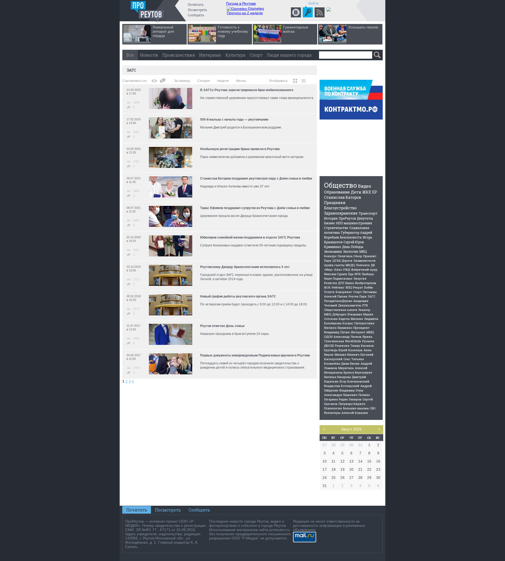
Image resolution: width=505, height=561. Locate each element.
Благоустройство (340, 207)
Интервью (210, 55)
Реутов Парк (358, 296)
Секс (347, 359)
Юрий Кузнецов (350, 350)
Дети (356, 192)
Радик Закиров (350, 399)
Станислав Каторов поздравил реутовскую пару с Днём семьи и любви (256, 178)
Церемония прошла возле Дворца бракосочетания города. (244, 216)
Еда (351, 274)
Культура (235, 55)
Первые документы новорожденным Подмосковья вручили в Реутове (255, 355)
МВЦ (363, 251)
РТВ (365, 305)
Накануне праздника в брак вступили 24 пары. (235, 334)
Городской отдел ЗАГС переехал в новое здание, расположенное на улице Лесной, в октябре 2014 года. (256, 277)
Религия (330, 283)
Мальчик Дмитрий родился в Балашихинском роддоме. (241, 127)
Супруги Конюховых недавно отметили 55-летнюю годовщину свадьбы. (253, 245)
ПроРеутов (347, 218)
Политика (345, 256)
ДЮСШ (329, 345)
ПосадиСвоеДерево (338, 301)
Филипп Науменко (338, 328)
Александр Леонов (347, 337)
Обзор (358, 256)
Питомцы (370, 292)
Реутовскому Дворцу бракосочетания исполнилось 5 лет (245, 267)
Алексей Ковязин (354, 413)
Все (130, 55)
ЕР (374, 192)
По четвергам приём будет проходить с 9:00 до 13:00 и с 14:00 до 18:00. (254, 304)
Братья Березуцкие (358, 372)
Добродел (339, 314)
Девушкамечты (349, 305)
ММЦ (370, 332)
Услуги (329, 292)
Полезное (363, 265)
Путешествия (364, 323)
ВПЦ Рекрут (354, 287)
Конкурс (330, 256)
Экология (350, 251)
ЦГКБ (336, 260)
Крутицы (330, 350)
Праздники (335, 202)
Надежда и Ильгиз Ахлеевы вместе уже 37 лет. (235, 186)
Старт (357, 292)
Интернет (358, 332)
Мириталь (346, 368)
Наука (349, 283)
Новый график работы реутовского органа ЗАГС (238, 296)
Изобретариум (365, 283)
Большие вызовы (356, 408)
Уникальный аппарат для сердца (163, 31)
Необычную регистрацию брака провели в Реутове (240, 149)
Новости (149, 55)
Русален (368, 341)
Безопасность (351, 237)
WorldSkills (353, 341)
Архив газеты (334, 265)
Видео (364, 186)
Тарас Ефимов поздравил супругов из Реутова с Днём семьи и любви (255, 208)
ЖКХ (366, 192)
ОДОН (328, 337)
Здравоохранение (341, 213)
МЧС (358, 274)
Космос (347, 323)
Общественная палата (340, 310)
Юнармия (354, 314)
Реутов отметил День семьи (222, 326)
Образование (337, 192)
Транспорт (368, 213)
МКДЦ (350, 265)
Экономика (333, 251)
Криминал (332, 247)
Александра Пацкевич (340, 395)
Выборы (368, 274)
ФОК (327, 287)
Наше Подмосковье (338, 278)
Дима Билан (350, 363)
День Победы (352, 247)
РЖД (346, 269)
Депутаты (365, 218)
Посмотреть (197, 10)
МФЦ (327, 314)
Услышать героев (363, 27)
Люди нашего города (289, 55)
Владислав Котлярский (341, 386)
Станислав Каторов (342, 197)
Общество (340, 185)
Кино (338, 269)
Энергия (360, 278)
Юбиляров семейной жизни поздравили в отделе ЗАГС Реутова (250, 237)
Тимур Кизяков (362, 345)
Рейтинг (338, 287)
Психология (333, 408)
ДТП (341, 283)
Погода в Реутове (241, 3)
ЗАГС (371, 296)
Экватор (364, 310)
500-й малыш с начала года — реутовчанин (234, 119)
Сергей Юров (354, 242)
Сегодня (203, 81)
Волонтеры (332, 413)
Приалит (369, 256)
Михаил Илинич (347, 354)
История (331, 218)
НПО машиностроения (354, 223)
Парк (327, 260)
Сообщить (196, 15)
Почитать (196, 4)
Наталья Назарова (337, 377)
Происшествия (178, 55)
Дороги (347, 260)
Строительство (336, 228)
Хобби (368, 287)
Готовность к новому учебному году (233, 31)
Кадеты (344, 319)
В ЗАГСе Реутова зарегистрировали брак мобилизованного (246, 90)
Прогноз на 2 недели (245, 13)
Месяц (241, 81)
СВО (373, 408)
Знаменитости (365, 260)
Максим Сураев (335, 274)
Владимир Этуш (351, 390)
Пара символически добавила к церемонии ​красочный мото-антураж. (252, 157)
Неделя (223, 81)
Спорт (256, 55)
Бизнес (329, 223)
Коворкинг (344, 292)
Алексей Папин (335, 296)
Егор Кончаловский (354, 381)
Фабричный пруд (364, 269)
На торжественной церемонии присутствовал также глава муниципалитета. (257, 98)
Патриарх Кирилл (352, 404)
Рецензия (342, 345)
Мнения (357, 319)
